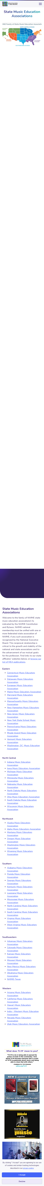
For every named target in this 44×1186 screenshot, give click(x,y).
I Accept (22, 1175)
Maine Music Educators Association (24, 691)
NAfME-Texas (14, 979)
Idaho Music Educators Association (24, 829)
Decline (22, 1181)
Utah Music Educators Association (23, 1024)
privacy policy (28, 1168)
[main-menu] (40, 5)
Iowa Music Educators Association (23, 768)
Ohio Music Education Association (23, 796)
